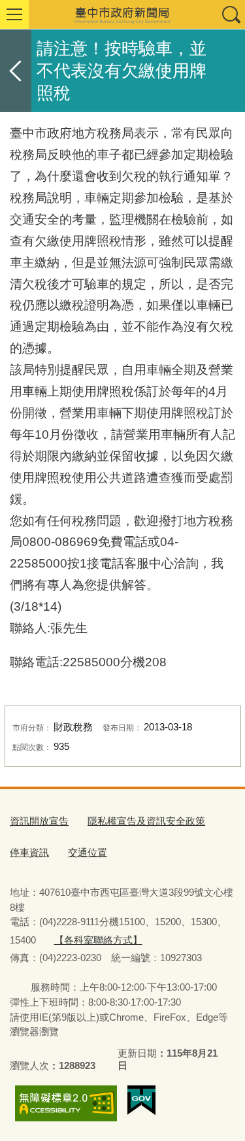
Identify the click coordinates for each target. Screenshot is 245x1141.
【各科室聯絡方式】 (98, 939)
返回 (15, 70)
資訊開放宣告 (39, 820)
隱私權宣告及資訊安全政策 (146, 820)
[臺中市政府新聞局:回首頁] (122, 14)
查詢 (230, 14)
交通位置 (87, 852)
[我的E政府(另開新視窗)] (141, 1100)
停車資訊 (29, 852)
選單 (14, 14)
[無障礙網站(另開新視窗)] (66, 1103)
